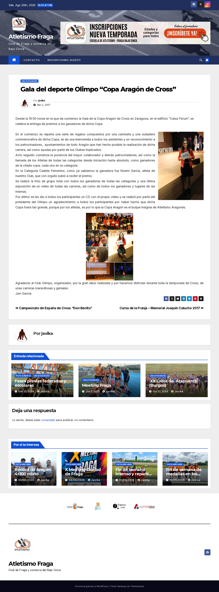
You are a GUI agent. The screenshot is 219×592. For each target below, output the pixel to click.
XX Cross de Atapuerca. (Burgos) (173, 383)
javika (41, 100)
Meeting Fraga (96, 385)
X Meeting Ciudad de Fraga (83, 471)
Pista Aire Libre (23, 464)
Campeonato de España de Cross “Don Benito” (55, 308)
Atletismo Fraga (31, 36)
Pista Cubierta (23, 376)
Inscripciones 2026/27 (64, 60)
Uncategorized (29, 81)
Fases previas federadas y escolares (40, 383)
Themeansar (137, 586)
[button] (200, 60)
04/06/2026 (77, 480)
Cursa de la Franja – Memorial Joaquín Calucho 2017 (160, 308)
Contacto (31, 60)
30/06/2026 (26, 480)
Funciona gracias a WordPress (92, 586)
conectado (48, 420)
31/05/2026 (127, 480)
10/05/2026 (178, 480)
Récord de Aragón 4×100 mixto (33, 471)
